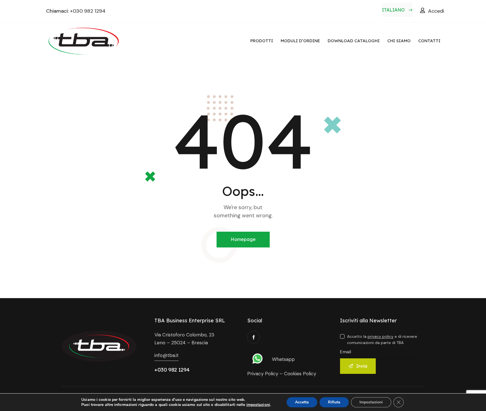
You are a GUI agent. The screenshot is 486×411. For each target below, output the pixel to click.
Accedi (436, 11)
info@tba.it (166, 355)
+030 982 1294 (87, 11)
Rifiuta (334, 402)
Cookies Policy (300, 373)
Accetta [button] (302, 402)
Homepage (243, 239)
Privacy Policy (262, 373)
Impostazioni (371, 402)
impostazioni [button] (258, 404)
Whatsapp (283, 359)
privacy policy (380, 336)
